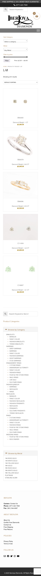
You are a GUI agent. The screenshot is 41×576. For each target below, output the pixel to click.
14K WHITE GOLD (11, 461)
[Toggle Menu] (38, 30)
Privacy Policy (8, 541)
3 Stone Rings (14, 365)
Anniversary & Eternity (18, 368)
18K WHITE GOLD (11, 470)
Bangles (12, 337)
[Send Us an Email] (5, 556)
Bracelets (10, 334)
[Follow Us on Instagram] (15, 556)
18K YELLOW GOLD (12, 473)
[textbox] (16, 41)
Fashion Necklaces (17, 401)
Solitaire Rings (15, 382)
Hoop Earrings (15, 358)
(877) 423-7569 (21, 5)
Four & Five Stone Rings (19, 375)
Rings (11, 392)
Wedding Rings (12, 435)
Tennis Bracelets (16, 344)
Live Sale (12, 380)
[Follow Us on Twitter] (11, 556)
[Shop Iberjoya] (20, 21)
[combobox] (15, 40)
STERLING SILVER (11, 478)
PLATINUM (9, 475)
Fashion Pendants (16, 403)
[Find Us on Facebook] (8, 556)
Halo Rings (13, 377)
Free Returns (8, 529)
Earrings (9, 346)
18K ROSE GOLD (11, 468)
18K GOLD (8, 466)
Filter (7, 61)
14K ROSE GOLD (11, 458)
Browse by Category (16, 330)
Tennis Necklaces (16, 413)
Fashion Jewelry (12, 384)
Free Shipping (8, 527)
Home (5, 66)
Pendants (13, 408)
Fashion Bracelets (16, 342)
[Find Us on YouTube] (18, 556)
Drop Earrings (15, 348)
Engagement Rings (13, 363)
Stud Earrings (15, 361)
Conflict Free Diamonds (11, 522)
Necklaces (13, 389)
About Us (7, 520)
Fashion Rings (15, 372)
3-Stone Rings (15, 418)
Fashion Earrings (16, 356)
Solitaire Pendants (17, 411)
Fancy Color (14, 339)
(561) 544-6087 (12, 508)
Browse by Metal (15, 453)
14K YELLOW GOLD (12, 463)
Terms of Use (8, 544)
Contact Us (14, 503)
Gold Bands (14, 439)
